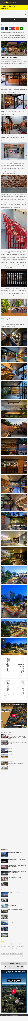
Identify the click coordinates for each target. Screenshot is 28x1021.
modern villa (12, 958)
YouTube (22, 967)
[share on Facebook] (2, 28)
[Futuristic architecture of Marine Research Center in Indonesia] (4, 906)
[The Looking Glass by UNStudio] (4, 880)
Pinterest (18, 967)
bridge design (19, 948)
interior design (3, 946)
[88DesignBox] (13, 2)
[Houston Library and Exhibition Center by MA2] (4, 901)
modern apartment (11, 955)
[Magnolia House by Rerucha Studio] (4, 856)
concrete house (11, 951)
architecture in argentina (7, 24)
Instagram (10, 967)
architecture (3, 944)
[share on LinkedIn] (10, 28)
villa (18, 944)
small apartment (19, 958)
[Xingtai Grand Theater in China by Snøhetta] (4, 862)
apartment (9, 944)
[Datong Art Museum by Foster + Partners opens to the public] (4, 744)
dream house (18, 951)
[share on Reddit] (17, 28)
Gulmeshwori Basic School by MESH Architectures (17, 756)
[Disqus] (14, 792)
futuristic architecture (5, 953)
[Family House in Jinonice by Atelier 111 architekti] (4, 885)
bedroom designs (20, 946)
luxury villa (20, 953)
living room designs (11, 946)
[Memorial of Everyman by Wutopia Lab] (4, 764)
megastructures (4, 955)
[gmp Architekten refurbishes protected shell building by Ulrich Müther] (4, 874)
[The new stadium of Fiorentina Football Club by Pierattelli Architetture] (4, 868)
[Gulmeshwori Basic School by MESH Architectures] (4, 757)
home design (22, 944)
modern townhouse (4, 958)
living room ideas (13, 953)
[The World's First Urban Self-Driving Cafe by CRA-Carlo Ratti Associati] (4, 930)
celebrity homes (4, 951)
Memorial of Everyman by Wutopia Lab (15, 763)
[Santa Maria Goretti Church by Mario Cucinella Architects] (4, 752)
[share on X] (6, 28)
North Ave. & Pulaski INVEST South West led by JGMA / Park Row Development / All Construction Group (17, 737)
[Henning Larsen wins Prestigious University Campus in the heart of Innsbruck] (4, 768)
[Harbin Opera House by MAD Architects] (4, 896)
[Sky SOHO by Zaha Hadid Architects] (4, 912)
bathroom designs (4, 948)
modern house (19, 955)
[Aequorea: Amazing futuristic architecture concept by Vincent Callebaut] (4, 924)
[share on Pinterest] (13, 28)
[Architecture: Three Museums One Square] (4, 918)
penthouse (14, 944)
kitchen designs (12, 948)
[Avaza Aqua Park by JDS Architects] (4, 936)
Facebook (6, 967)
